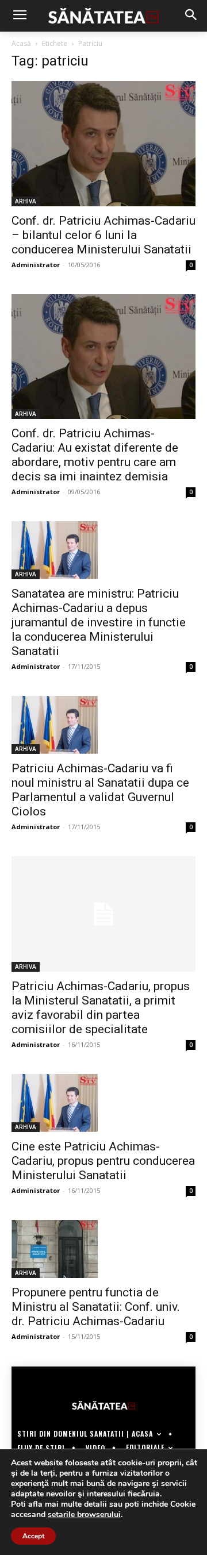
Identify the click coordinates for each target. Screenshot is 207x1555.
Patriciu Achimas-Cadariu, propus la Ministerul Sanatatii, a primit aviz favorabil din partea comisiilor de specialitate (101, 1007)
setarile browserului (84, 1515)
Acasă (21, 43)
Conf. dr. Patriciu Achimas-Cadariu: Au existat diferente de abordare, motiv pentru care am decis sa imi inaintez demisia (95, 454)
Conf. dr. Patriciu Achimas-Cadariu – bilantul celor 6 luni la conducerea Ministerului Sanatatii (103, 235)
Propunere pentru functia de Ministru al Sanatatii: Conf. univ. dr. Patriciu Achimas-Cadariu (96, 1306)
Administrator (36, 264)
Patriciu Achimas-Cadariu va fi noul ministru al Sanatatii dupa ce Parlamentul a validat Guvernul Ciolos (100, 789)
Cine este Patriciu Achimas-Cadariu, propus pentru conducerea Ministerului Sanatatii (103, 1161)
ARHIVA (25, 201)
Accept (33, 1536)
